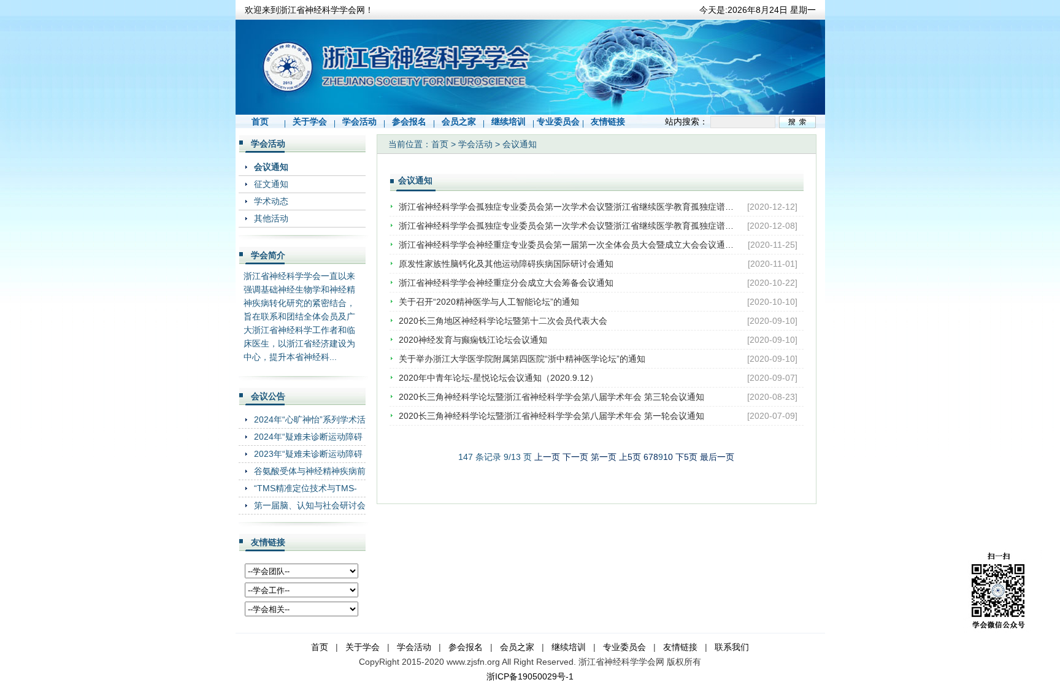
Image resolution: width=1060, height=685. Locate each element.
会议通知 (271, 167)
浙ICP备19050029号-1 (530, 676)
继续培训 (508, 121)
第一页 (603, 457)
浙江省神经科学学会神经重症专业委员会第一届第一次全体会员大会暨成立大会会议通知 (567, 245)
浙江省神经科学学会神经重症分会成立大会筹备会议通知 (506, 283)
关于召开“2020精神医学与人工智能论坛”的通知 (489, 302)
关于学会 (310, 121)
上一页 (547, 457)
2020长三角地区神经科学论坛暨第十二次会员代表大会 (503, 321)
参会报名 (409, 121)
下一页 (575, 457)
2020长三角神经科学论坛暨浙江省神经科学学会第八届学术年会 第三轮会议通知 (551, 397)
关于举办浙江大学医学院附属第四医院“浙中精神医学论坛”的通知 (522, 359)
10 (668, 457)
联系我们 (732, 647)
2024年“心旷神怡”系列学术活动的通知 (310, 419)
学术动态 (271, 201)
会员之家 (459, 121)
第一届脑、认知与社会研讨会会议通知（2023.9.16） (310, 505)
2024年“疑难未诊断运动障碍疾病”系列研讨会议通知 (308, 436)
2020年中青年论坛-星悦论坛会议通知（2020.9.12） (498, 378)
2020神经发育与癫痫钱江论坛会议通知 (473, 340)
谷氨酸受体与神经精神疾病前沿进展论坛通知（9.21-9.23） (310, 470)
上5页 (630, 457)
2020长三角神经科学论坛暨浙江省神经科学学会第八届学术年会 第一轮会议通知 (551, 416)
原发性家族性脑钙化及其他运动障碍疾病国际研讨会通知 (506, 264)
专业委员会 (558, 121)
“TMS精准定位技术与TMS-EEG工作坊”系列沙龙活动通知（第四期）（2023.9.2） (307, 487)
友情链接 (608, 121)
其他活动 (271, 218)
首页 (260, 121)
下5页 (686, 457)
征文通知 (271, 184)
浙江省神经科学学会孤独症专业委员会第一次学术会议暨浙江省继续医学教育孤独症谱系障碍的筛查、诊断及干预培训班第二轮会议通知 (567, 207)
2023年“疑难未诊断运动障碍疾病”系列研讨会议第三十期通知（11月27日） (308, 453)
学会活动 (359, 121)
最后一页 (717, 457)
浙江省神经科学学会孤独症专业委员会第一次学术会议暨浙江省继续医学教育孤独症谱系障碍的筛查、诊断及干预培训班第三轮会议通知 (567, 226)
